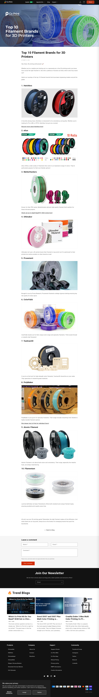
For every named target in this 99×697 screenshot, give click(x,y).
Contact (32, 652)
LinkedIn (74, 663)
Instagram (75, 652)
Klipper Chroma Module (15, 663)
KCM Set (10, 652)
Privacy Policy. (42, 687)
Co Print (90, 692)
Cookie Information (56, 670)
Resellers (32, 656)
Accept (24, 692)
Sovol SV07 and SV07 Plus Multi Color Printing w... (48, 617)
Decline (39, 692)
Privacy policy (55, 663)
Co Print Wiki (54, 652)
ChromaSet (11, 649)
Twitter (74, 656)
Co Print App (54, 656)
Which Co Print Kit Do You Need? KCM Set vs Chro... (20, 617)
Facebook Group (77, 649)
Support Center (55, 649)
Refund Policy (55, 659)
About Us (32, 649)
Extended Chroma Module (15, 666)
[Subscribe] (61, 582)
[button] (55, 2)
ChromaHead (11, 656)
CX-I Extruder (12, 670)
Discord (74, 659)
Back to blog (50, 530)
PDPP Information (56, 666)
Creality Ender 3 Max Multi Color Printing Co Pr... (77, 617)
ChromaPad (11, 659)
